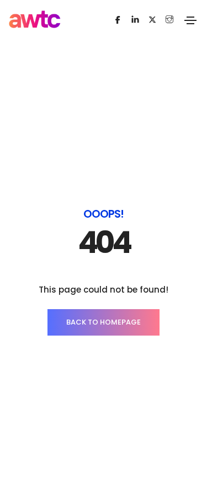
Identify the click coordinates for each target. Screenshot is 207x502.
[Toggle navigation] (190, 20)
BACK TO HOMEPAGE (103, 322)
